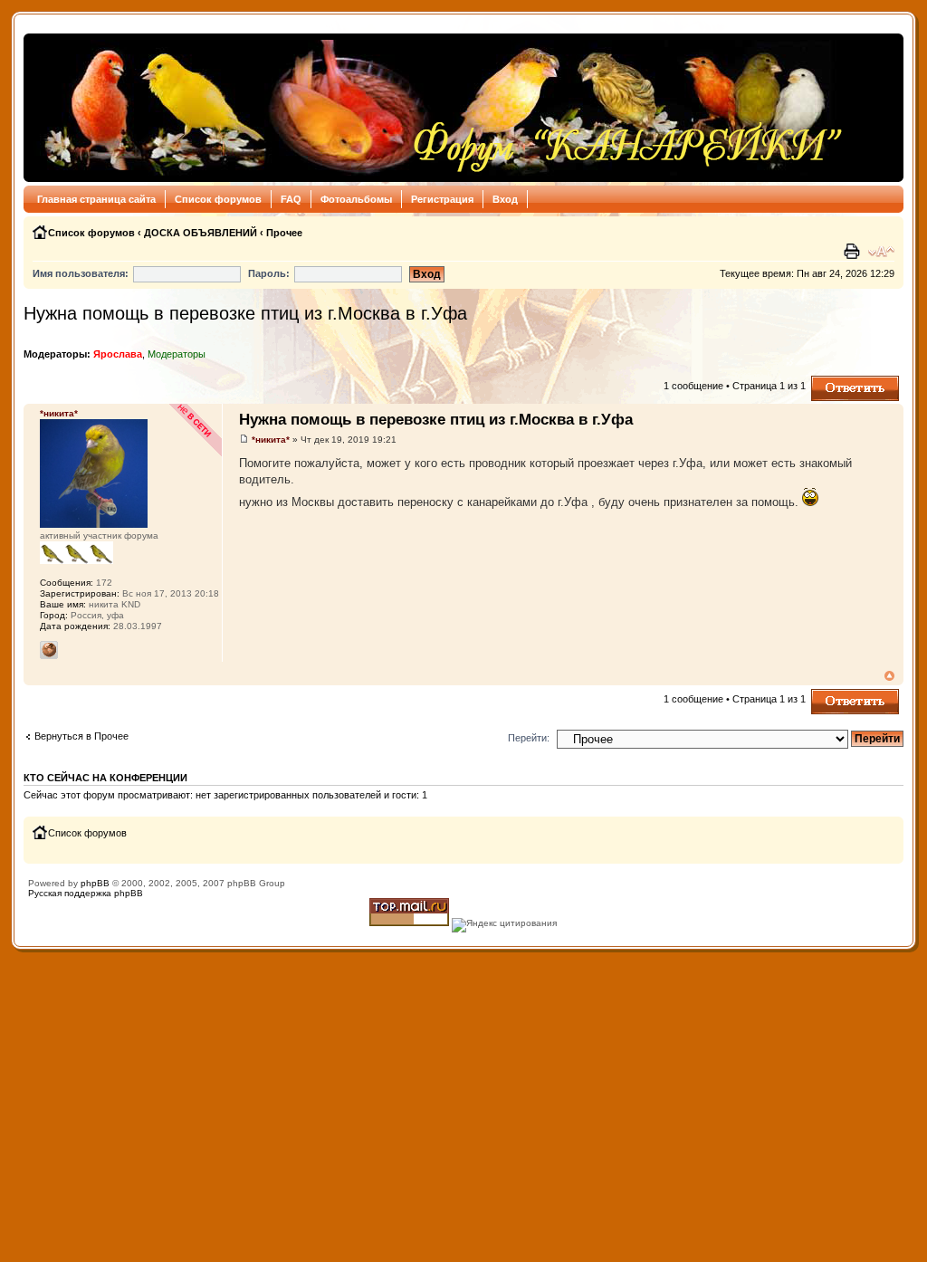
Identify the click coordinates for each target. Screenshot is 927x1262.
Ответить (833, 381)
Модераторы (176, 354)
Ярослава (117, 354)
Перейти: (529, 737)
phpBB (95, 883)
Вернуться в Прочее (81, 736)
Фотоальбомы (356, 199)
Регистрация (442, 199)
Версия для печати (854, 252)
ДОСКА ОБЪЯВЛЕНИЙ (200, 232)
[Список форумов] (438, 107)
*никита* (271, 440)
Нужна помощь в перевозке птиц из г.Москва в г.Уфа (245, 313)
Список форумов (218, 199)
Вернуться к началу (889, 676)
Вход (505, 199)
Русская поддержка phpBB (85, 893)
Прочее (284, 232)
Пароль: (269, 273)
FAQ (291, 199)
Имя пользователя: (81, 273)
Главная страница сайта (96, 199)
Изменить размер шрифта (881, 252)
